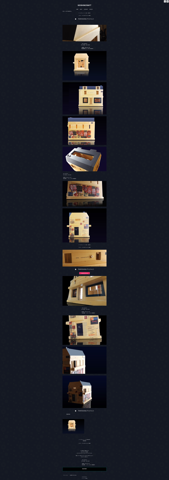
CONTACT (91, 9)
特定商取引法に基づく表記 (73, 475)
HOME (77, 9)
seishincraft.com (85, 273)
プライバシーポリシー (65, 475)
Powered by (83, 478)
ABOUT (81, 9)
